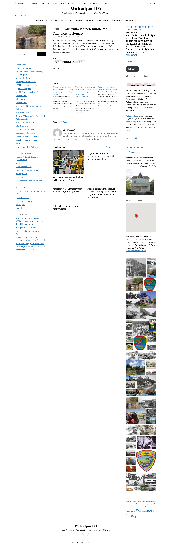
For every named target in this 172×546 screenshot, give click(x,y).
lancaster (138, 504)
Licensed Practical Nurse (26, 133)
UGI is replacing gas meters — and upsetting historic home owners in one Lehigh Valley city (30, 246)
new (127, 507)
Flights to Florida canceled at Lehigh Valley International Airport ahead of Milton (101, 156)
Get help (152, 166)
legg (143, 504)
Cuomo (139, 501)
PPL (136, 507)
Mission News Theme (79, 543)
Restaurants (81, 3)
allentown (128, 501)
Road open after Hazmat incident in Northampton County (68, 178)
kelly (153, 501)
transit (149, 507)
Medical (70, 3)
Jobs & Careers (58, 3)
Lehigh (146, 504)
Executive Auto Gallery (26, 68)
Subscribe (132, 69)
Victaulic (19, 208)
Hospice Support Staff (25, 122)
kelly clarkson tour (131, 504)
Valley (127, 511)
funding (143, 501)
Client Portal (21, 95)
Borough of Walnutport (41, 3)
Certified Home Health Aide (27, 92)
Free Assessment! (135, 53)
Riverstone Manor (24, 153)
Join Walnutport (24, 88)
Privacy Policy (21, 173)
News (18, 163)
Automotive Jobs (23, 78)
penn (129, 507)
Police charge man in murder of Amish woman (68, 207)
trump (153, 507)
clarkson (134, 501)
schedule (139, 507)
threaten (144, 507)
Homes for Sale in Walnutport (29, 180)
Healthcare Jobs (22, 112)
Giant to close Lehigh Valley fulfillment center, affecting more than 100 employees (30, 221)
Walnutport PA (86, 9)
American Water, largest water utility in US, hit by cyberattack (67, 190)
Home (27, 3)
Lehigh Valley (152, 504)
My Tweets (130, 152)
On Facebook (131, 138)
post (133, 507)
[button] (136, 216)
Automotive (93, 3)
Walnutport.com (132, 116)
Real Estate (105, 3)
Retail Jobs (20, 204)
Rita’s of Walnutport (26, 201)
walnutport (132, 511)
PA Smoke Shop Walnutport (27, 170)
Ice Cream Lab (23, 197)
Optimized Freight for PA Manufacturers (139, 28)
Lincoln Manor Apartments (27, 136)
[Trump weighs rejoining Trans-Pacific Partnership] (109, 96)
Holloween (149, 501)
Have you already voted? (26, 227)
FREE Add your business (27, 85)
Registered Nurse (23, 184)
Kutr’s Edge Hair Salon (25, 129)
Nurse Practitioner (23, 166)
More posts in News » (112, 147)
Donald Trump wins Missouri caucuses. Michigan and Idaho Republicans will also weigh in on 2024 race (101, 193)
